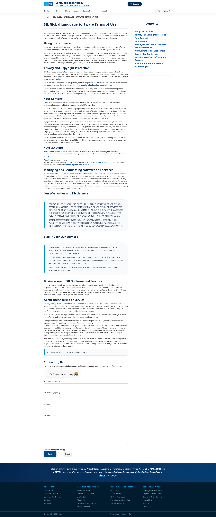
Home (46, 17)
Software (48, 11)
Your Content (141, 38)
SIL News (47, 503)
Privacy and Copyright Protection (150, 34)
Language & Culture (51, 494)
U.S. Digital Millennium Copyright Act (96, 85)
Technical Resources (117, 503)
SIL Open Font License (151, 469)
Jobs (96, 11)
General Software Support (152, 497)
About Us (146, 503)
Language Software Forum (152, 490)
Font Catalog (114, 490)
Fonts (58, 11)
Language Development (53, 497)
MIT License (60, 472)
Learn (76, 11)
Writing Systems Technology (147, 472)
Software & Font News (85, 494)
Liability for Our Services (146, 54)
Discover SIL (48, 490)
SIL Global (59, 514)
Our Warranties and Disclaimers (150, 50)
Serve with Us (148, 500)
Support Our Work (83, 506)
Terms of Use (114, 514)
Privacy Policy (127, 514)
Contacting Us (141, 66)
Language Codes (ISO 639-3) (87, 503)
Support (86, 11)
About (104, 11)
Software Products (84, 490)
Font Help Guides (116, 494)
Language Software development (119, 472)
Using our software (144, 31)
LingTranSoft (81, 497)
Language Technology (69, 2)
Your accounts (142, 41)
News (67, 11)
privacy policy (55, 79)
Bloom (102, 475)
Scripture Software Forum (152, 494)
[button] (135, 4)
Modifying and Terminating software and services (150, 46)
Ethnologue (81, 500)
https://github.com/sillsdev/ (78, 164)
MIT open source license (97, 162)
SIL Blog (47, 500)
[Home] (49, 4)
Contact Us (147, 506)
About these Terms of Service (149, 63)
